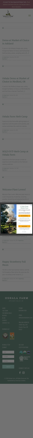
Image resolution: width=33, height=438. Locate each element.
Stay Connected (24, 226)
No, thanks (24, 231)
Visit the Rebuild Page (24, 215)
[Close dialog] (31, 205)
